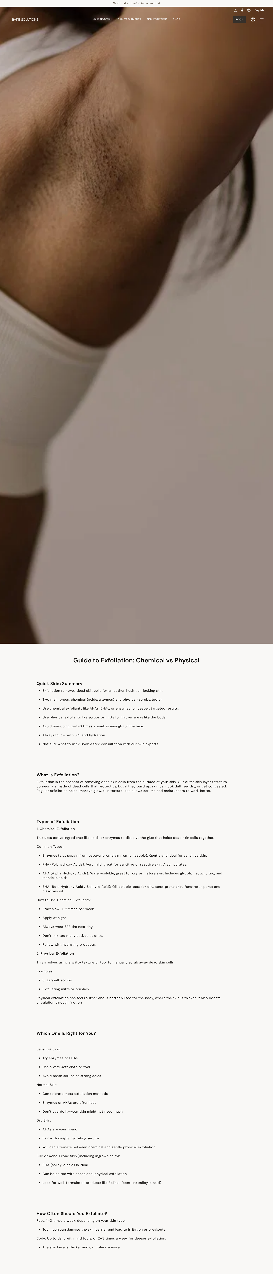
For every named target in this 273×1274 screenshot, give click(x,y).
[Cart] (261, 19)
